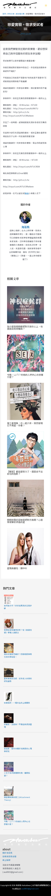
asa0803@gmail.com (30, 888)
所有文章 (10, 13)
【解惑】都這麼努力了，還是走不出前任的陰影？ (25, 472)
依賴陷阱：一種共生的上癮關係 (17, 702)
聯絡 (27, 193)
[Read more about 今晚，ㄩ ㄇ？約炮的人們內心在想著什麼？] (25, 352)
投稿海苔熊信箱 (9, 856)
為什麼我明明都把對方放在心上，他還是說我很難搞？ (25, 327)
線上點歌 (6, 860)
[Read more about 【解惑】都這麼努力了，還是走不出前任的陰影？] (25, 449)
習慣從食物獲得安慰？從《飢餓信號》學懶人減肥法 (18, 631)
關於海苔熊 (7, 852)
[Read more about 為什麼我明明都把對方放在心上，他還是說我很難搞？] (25, 304)
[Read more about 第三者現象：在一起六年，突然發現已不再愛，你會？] (25, 401)
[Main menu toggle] (46, 5)
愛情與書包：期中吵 (17, 568)
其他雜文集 (20, 13)
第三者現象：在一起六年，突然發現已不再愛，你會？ (25, 424)
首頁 (4, 13)
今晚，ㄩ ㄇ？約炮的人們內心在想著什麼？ (25, 376)
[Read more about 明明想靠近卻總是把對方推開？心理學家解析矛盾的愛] (25, 497)
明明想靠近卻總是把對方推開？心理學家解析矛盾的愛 (25, 521)
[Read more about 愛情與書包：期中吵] (25, 546)
